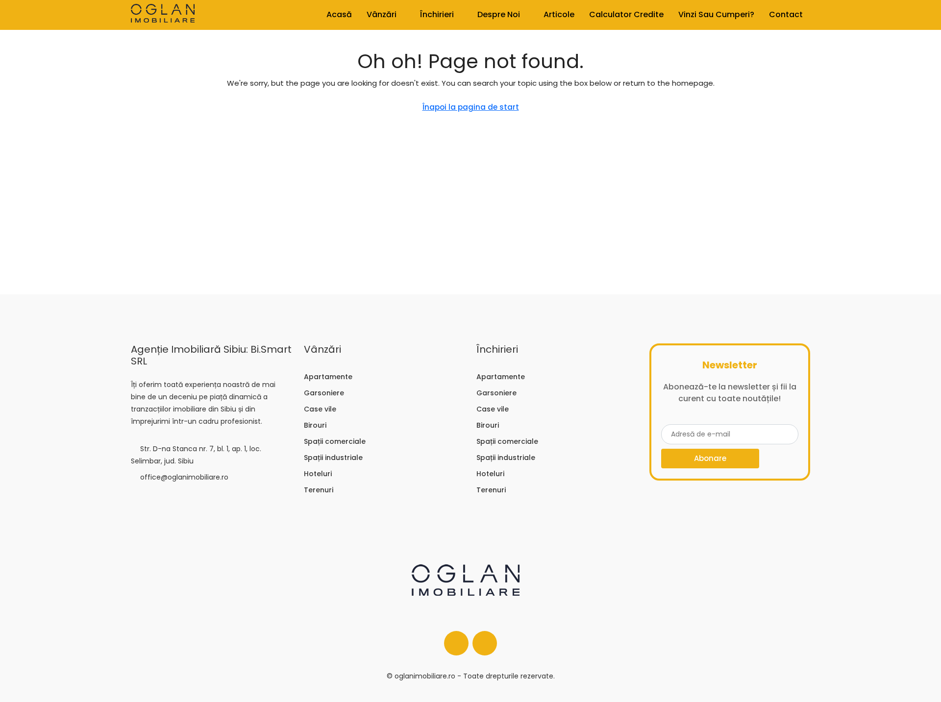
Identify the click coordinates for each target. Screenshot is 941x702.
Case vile (320, 409)
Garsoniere (324, 393)
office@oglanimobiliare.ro (184, 477)
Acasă (339, 14)
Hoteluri (318, 474)
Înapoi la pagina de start (470, 107)
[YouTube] (484, 643)
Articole (559, 14)
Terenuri (318, 490)
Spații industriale (333, 457)
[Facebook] (456, 643)
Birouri (315, 425)
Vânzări (381, 14)
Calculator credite (626, 14)
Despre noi (498, 14)
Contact (786, 14)
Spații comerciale (335, 441)
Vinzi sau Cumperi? (716, 14)
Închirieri (437, 14)
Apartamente (328, 377)
